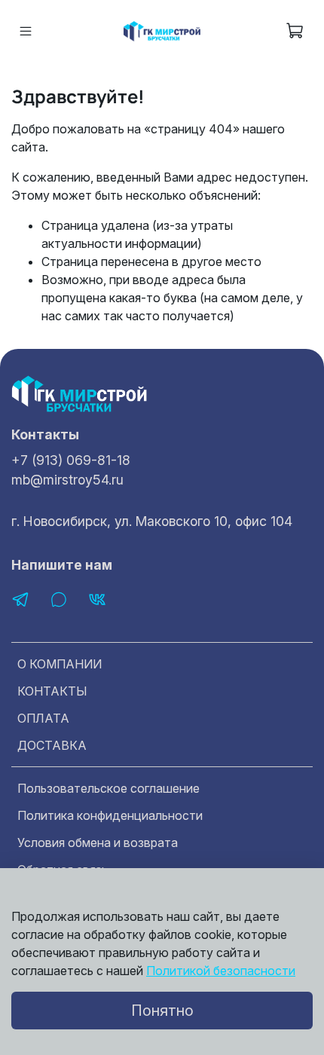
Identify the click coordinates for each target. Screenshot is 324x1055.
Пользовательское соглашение (108, 788)
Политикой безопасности (220, 970)
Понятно (162, 1010)
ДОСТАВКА (52, 745)
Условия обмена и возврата (97, 842)
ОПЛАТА (43, 718)
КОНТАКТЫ (52, 691)
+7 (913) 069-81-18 (70, 460)
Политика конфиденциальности (110, 815)
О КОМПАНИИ (59, 663)
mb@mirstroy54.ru (67, 480)
